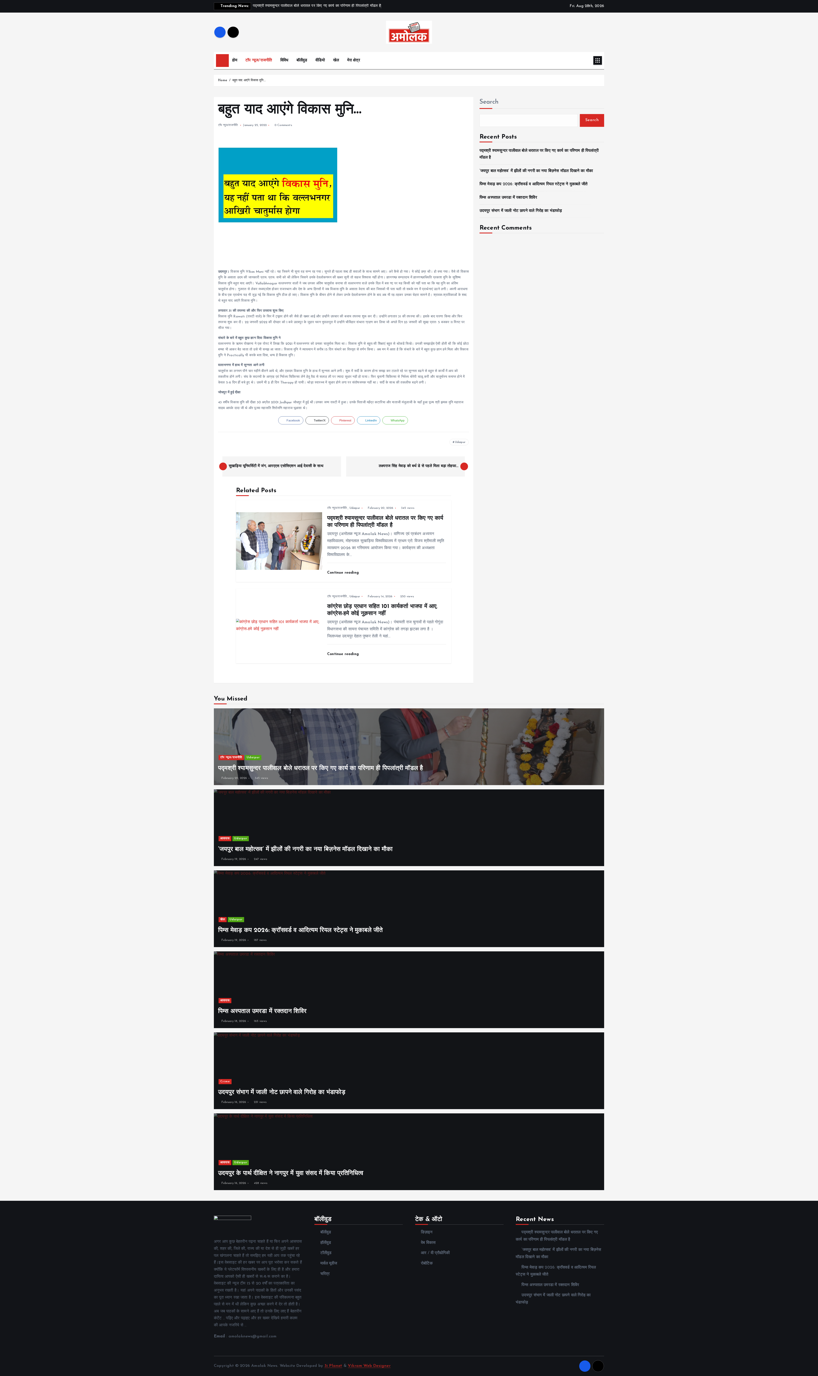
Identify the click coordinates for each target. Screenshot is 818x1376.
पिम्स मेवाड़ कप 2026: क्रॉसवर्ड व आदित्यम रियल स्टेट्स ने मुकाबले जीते (534, 184)
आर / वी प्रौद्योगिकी (435, 1253)
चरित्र (325, 1274)
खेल (336, 60)
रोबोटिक (427, 1264)
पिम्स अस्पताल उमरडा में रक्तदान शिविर (508, 198)
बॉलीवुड (302, 60)
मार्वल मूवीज (328, 1264)
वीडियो (320, 60)
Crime (225, 1081)
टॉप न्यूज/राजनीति (258, 60)
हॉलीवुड (325, 1243)
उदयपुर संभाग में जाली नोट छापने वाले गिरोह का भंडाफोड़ (521, 211)
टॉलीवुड (325, 1253)
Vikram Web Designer (369, 1366)
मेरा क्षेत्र (353, 60)
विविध (284, 60)
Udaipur (460, 442)
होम (234, 60)
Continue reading (343, 572)
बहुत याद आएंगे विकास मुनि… (248, 80)
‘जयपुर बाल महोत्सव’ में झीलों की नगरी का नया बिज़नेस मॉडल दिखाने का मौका (536, 171)
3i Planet (333, 1366)
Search (489, 102)
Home (222, 80)
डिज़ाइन (426, 1232)
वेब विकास (428, 1243)
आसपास (225, 838)
